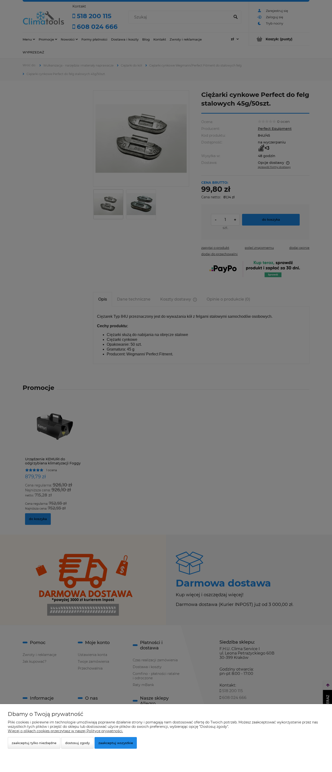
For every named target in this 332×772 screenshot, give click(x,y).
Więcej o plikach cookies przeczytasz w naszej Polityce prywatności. (65, 731)
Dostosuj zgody (77, 743)
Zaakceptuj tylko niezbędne (34, 743)
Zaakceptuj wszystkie (115, 743)
